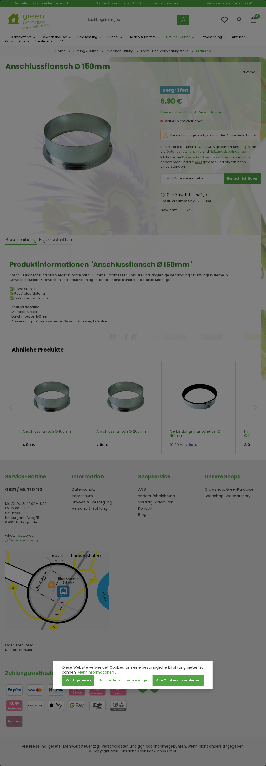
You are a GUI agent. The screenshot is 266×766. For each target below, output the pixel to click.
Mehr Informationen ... (97, 672)
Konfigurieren (78, 680)
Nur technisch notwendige (123, 680)
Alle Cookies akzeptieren (178, 680)
